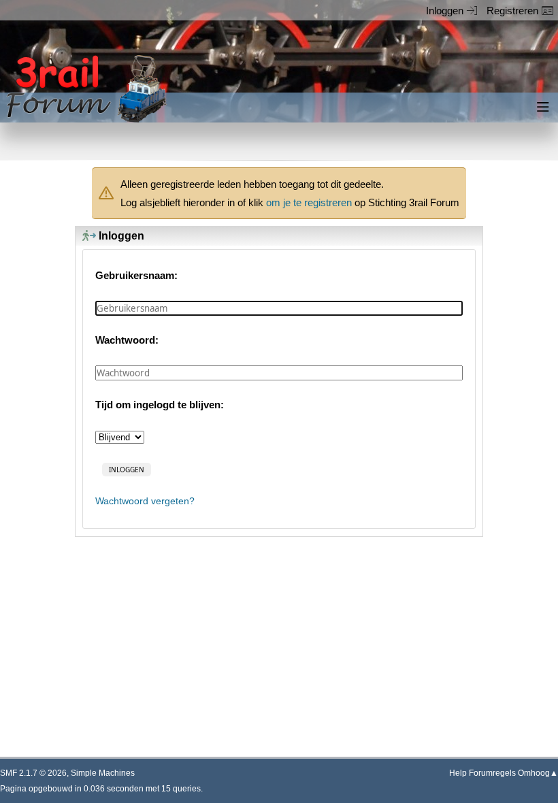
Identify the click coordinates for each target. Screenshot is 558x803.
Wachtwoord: (127, 340)
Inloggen (444, 10)
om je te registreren (309, 202)
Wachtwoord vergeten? (145, 501)
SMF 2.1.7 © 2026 (33, 773)
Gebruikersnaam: (136, 275)
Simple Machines (103, 773)
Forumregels (492, 773)
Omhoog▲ (538, 773)
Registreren (512, 10)
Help (458, 773)
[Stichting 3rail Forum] (84, 88)
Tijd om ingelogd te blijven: (159, 404)
